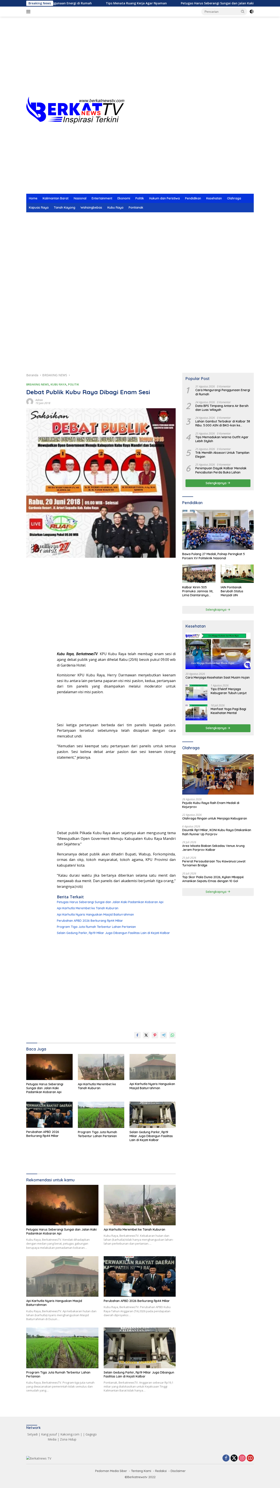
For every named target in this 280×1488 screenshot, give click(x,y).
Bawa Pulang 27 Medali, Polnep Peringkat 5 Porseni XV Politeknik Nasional (213, 556)
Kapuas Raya (39, 207)
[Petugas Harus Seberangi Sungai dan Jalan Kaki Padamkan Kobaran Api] (49, 1067)
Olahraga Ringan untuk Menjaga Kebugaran (214, 818)
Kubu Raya (115, 207)
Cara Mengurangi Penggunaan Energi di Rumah (222, 392)
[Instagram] (242, 1458)
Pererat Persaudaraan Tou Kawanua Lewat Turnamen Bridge (213, 863)
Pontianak (136, 207)
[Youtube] (250, 1458)
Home (33, 198)
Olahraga (234, 198)
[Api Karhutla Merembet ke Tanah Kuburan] (101, 1067)
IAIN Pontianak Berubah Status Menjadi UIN (232, 591)
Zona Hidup (68, 1439)
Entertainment (102, 198)
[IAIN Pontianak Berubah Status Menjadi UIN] (237, 574)
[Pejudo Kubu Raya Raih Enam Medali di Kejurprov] (218, 774)
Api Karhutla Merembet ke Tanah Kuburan (87, 908)
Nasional (80, 198)
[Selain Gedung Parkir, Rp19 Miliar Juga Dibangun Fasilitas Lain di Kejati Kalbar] (153, 1115)
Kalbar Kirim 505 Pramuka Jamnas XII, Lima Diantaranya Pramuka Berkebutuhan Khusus (198, 591)
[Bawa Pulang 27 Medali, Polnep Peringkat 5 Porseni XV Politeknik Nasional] (218, 530)
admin (39, 400)
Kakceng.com (69, 1434)
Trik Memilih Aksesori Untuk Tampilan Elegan (222, 455)
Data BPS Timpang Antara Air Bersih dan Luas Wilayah (221, 408)
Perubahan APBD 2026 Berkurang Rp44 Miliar (90, 921)
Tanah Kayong (64, 207)
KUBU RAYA (58, 384)
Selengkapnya (216, 483)
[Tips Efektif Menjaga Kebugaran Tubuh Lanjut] (196, 692)
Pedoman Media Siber (111, 1471)
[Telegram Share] (163, 1035)
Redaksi (161, 1471)
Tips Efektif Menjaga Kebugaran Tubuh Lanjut (229, 691)
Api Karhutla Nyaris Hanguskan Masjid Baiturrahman (95, 914)
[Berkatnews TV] (75, 110)
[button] (242, 11)
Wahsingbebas (91, 207)
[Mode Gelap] (251, 11)
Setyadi (32, 1434)
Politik (139, 198)
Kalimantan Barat (55, 198)
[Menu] (29, 11)
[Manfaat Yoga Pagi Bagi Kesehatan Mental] (196, 712)
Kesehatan (214, 198)
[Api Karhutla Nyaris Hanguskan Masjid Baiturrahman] (153, 1067)
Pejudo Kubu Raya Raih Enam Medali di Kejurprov (210, 805)
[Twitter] (234, 1458)
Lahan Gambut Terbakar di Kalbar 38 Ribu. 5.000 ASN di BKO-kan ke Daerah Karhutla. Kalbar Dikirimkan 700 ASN (222, 423)
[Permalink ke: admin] (29, 401)
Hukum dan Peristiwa (164, 198)
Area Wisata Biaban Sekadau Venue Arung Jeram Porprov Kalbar (213, 848)
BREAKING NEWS (37, 384)
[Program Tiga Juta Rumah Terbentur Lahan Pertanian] (101, 1115)
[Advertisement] (140, 61)
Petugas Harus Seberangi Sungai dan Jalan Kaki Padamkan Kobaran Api (201, 3)
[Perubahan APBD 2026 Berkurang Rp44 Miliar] (49, 1115)
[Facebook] (225, 1458)
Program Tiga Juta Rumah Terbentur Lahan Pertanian (96, 927)
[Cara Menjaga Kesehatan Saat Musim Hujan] (218, 651)
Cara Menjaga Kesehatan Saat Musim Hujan (218, 677)
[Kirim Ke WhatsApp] (172, 1035)
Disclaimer (178, 1471)
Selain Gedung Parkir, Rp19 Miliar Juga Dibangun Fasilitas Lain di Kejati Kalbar (113, 933)
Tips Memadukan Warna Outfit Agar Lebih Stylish (221, 439)
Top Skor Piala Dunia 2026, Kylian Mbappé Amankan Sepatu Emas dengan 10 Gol (213, 879)
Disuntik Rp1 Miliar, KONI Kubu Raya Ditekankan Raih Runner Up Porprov (216, 832)
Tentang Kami (141, 1471)
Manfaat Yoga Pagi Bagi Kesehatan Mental (228, 711)
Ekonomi (123, 198)
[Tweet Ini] (146, 1035)
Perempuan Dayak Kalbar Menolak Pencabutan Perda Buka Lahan (221, 470)
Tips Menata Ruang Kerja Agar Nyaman (101, 3)
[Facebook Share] (137, 1035)
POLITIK (73, 384)
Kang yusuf (49, 1434)
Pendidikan (193, 198)
